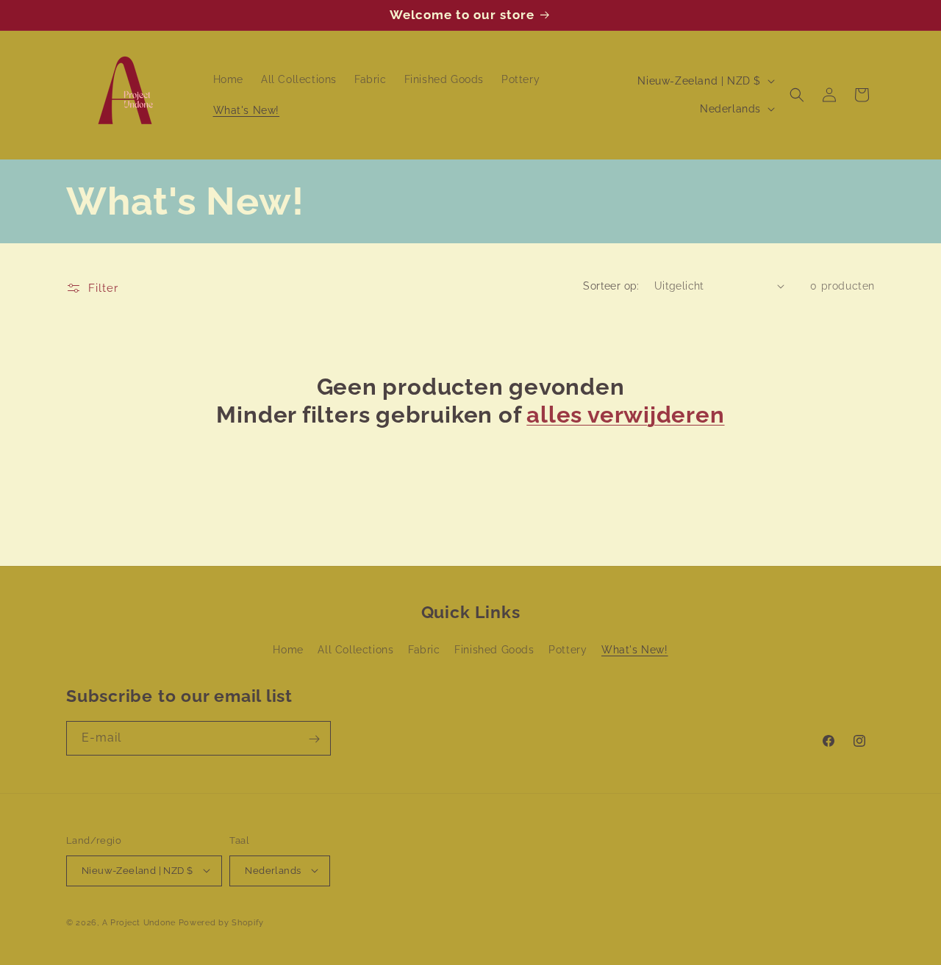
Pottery (567, 650)
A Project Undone (139, 922)
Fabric (424, 650)
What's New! (634, 650)
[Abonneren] (314, 739)
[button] (797, 95)
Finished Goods (494, 650)
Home (288, 650)
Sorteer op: (611, 286)
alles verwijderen (625, 414)
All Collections (355, 650)
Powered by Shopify (222, 922)
